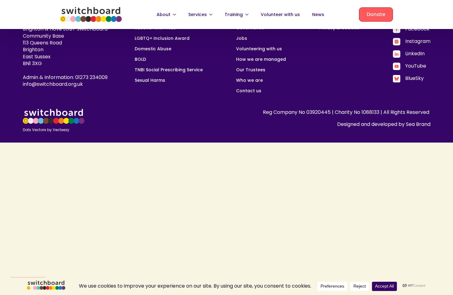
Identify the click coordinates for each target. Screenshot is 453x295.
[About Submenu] (176, 14)
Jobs (241, 38)
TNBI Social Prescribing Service (169, 70)
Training (234, 14)
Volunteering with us (259, 49)
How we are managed (261, 59)
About (163, 14)
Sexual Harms (150, 80)
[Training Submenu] (249, 14)
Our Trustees (250, 70)
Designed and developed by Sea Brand (384, 124)
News (318, 14)
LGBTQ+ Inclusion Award (162, 38)
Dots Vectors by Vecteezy (46, 129)
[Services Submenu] (212, 14)
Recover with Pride (155, 28)
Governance (250, 28)
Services (197, 14)
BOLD (140, 59)
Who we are (249, 80)
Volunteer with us (280, 14)
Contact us (248, 91)
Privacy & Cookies (339, 28)
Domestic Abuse (153, 49)
